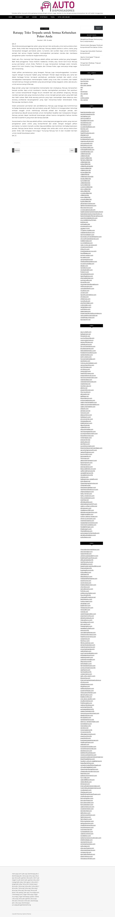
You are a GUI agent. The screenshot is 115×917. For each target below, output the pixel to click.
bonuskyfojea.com (86, 800)
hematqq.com (17, 894)
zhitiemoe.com (85, 299)
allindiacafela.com (86, 502)
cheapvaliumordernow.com (89, 771)
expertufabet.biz (86, 158)
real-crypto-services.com (88, 245)
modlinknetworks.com (88, 825)
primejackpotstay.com (87, 844)
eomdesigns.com (86, 724)
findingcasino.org (86, 703)
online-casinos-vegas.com (88, 516)
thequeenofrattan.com (88, 692)
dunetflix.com (85, 282)
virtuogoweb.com (86, 143)
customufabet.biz (86, 187)
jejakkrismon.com (86, 423)
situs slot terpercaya (87, 79)
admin (50, 40)
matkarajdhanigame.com (88, 578)
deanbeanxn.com (86, 576)
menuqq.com (16, 874)
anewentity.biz (85, 440)
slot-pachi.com (85, 624)
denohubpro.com (86, 695)
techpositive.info (85, 672)
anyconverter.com (86, 419)
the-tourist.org (85, 392)
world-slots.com (85, 583)
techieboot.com (85, 124)
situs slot (36, 880)
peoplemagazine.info (87, 114)
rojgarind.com (85, 639)
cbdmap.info (84, 574)
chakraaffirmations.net (88, 597)
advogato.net (84, 394)
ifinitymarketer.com (87, 821)
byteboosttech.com (87, 139)
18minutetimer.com (87, 643)
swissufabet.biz (85, 164)
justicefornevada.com (87, 659)
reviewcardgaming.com (88, 755)
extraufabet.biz (85, 172)
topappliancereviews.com (89, 523)
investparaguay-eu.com (88, 251)
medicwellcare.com (87, 742)
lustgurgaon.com (86, 601)
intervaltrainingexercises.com (90, 786)
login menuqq (28, 894)
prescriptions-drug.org (88, 375)
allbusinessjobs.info (86, 560)
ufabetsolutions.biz (86, 176)
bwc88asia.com (85, 253)
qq (81, 89)
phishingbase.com (86, 840)
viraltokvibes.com (86, 379)
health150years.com (87, 373)
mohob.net (84, 612)
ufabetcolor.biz (85, 170)
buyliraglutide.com (86, 147)
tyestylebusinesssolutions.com (90, 788)
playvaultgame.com (87, 848)
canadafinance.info (86, 473)
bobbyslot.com (85, 605)
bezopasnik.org (85, 456)
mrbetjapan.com (86, 437)
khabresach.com (86, 529)
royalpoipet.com (85, 790)
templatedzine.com (87, 274)
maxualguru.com (86, 620)
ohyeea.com (84, 297)
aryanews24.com (86, 226)
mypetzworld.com (86, 247)
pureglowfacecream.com (89, 433)
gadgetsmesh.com (86, 657)
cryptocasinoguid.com (87, 210)
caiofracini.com (85, 670)
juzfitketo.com (85, 309)
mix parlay (19, 892)
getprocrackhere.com (87, 815)
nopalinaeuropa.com (87, 317)
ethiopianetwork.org (87, 655)
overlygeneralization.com (88, 653)
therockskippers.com (87, 498)
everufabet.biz (85, 197)
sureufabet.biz (85, 185)
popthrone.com (85, 580)
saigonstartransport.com (88, 460)
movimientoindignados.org (89, 284)
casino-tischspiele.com (87, 406)
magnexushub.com (87, 141)
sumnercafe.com (86, 280)
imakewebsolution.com (88, 585)
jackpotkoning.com (86, 823)
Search (98, 28)
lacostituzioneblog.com (88, 295)
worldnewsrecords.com (88, 748)
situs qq (25, 876)
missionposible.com (86, 514)
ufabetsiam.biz (85, 162)
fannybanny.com (86, 819)
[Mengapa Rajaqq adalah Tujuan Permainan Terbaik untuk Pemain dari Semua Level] (16, 150)
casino (34, 17)
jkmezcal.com (85, 784)
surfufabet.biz (85, 180)
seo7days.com (85, 444)
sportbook (44, 17)
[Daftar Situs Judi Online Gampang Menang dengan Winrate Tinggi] (57, 6)
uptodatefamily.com (87, 288)
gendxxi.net (84, 728)
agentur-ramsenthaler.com (89, 721)
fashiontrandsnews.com (88, 205)
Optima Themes (26, 914)
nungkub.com (85, 301)
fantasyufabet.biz (86, 160)
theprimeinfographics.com (89, 769)
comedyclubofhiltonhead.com (90, 765)
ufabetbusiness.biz (86, 166)
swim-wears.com (86, 357)
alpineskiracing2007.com (88, 504)
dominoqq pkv (33, 874)
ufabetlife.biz (84, 174)
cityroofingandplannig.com (89, 239)
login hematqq (24, 896)
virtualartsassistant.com (88, 767)
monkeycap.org (85, 386)
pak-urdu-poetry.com (87, 676)
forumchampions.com (87, 346)
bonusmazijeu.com (86, 798)
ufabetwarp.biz (85, 153)
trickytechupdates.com (88, 525)
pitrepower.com (85, 508)
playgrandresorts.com (87, 850)
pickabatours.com (86, 564)
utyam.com (84, 292)
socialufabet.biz (85, 178)
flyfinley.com (84, 591)
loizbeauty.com (85, 417)
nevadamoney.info (86, 475)
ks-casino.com (85, 257)
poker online (34, 896)
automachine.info (86, 707)
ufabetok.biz (84, 195)
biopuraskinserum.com (88, 469)
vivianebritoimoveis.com (88, 381)
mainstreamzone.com (87, 647)
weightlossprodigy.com (88, 614)
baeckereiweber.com (87, 112)
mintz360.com (85, 609)
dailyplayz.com (85, 813)
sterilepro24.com (86, 750)
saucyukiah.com (85, 332)
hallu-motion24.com (87, 496)
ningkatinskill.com (86, 270)
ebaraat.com (84, 135)
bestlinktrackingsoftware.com (90, 794)
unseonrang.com (86, 674)
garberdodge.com (86, 355)
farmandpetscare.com (87, 665)
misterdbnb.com (86, 782)
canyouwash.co (85, 118)
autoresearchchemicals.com (89, 533)
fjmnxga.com (84, 458)
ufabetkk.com (85, 427)
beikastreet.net (85, 334)
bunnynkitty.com (86, 454)
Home (10, 17)
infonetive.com (85, 464)
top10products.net (86, 562)
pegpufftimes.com (86, 342)
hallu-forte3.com (86, 493)
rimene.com (84, 477)
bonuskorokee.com (87, 802)
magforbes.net (85, 384)
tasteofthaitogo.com (87, 452)
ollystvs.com (84, 682)
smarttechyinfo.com (87, 616)
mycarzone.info (85, 732)
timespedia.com (85, 421)
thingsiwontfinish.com (87, 858)
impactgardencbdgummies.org (91, 313)
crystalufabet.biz (86, 193)
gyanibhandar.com (86, 151)
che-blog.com (85, 587)
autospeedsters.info (87, 709)
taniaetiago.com (85, 307)
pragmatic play (18, 882)
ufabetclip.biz (85, 156)
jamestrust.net (85, 411)
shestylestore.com (86, 856)
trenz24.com (84, 413)
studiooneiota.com (86, 701)
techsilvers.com (85, 268)
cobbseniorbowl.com (87, 232)
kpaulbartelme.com (87, 763)
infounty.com (84, 249)
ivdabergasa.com (86, 241)
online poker (84, 98)
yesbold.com (84, 131)
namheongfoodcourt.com (89, 489)
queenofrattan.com (87, 690)
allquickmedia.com (86, 429)
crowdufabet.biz (86, 199)
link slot (14, 901)
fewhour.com (85, 641)
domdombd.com (86, 811)
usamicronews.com (86, 833)
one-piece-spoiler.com (87, 699)
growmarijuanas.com (87, 649)
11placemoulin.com (86, 607)
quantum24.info (86, 736)
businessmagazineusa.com (89, 740)
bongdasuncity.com (87, 622)
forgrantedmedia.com (87, 359)
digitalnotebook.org (87, 618)
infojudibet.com (85, 572)
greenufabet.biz (85, 168)
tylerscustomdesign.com (88, 363)
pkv (81, 87)
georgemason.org (86, 551)
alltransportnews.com (87, 203)
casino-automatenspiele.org (89, 404)
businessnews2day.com (88, 746)
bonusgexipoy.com (86, 804)
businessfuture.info (87, 570)
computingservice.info (87, 668)
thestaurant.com (86, 792)
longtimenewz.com (87, 827)
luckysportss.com (86, 829)
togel (53, 17)
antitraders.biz (85, 224)
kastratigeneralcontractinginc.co (91, 214)
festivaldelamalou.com (88, 350)
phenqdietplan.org (86, 278)
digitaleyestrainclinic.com (88, 512)
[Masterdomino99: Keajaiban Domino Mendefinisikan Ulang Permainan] (73, 150)
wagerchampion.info (87, 711)
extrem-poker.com (86, 255)
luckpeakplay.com (86, 831)
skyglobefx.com (85, 717)
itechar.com (84, 129)
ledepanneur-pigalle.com (89, 479)
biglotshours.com (86, 145)
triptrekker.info (85, 726)
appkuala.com (85, 442)
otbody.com (84, 408)
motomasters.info (86, 730)
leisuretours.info (85, 661)
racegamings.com (86, 842)
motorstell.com (85, 371)
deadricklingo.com (86, 715)
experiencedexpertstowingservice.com (93, 757)
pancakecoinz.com (86, 589)
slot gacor (27, 882)
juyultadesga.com (86, 243)
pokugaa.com (85, 846)
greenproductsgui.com (88, 634)
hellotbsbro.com (86, 663)
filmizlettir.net (85, 336)
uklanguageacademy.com (89, 556)
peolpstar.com (85, 361)
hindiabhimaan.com (87, 527)
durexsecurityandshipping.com (91, 236)
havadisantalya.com (87, 120)
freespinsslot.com (86, 626)
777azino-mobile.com (87, 230)
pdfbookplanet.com (87, 688)
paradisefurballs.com (87, 628)
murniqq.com (34, 892)
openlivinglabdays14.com (88, 218)
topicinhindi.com (86, 553)
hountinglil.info (85, 595)
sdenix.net (83, 388)
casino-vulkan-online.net (88, 506)
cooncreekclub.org (86, 340)
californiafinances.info (87, 471)
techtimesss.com (86, 367)
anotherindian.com (86, 303)
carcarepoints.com (86, 259)
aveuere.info (84, 630)
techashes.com (85, 116)
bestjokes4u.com (86, 599)
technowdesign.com (87, 234)
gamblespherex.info (87, 719)
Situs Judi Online (64, 17)
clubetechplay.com (87, 808)
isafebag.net (84, 396)
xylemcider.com (85, 305)
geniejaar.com (85, 603)
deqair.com (84, 266)
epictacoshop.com (86, 467)
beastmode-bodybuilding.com (90, 566)
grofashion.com (85, 835)
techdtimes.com (85, 122)
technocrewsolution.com (88, 377)
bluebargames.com (87, 348)
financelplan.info (86, 568)
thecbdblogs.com (86, 531)
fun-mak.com (85, 777)
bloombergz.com (86, 398)
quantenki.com (85, 738)
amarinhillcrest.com (87, 390)
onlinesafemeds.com (87, 149)
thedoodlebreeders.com (88, 261)
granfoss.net (84, 500)
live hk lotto (84, 81)
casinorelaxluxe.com (87, 806)
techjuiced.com (85, 137)
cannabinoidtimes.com (88, 632)
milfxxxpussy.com (86, 286)
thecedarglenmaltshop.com (89, 549)
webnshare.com (85, 651)
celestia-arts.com (86, 344)
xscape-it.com (85, 228)
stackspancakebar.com (88, 487)
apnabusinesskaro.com (88, 535)
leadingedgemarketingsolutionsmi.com (93, 212)
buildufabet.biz (85, 201)
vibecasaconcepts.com (88, 734)
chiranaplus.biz (85, 485)
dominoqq (83, 91)
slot (27, 17)
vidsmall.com (84, 744)
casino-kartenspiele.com (88, 402)
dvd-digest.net (85, 481)
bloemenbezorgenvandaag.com (91, 448)
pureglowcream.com (87, 446)
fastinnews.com (85, 817)
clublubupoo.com (86, 796)
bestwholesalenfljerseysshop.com (91, 216)
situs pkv (30, 878)
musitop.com (84, 290)
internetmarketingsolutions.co (90, 680)
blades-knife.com (86, 697)
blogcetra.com (85, 678)
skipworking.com (86, 415)
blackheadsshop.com (87, 759)
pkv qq (24, 874)
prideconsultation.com (88, 593)
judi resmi (21, 880)
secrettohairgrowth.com (88, 450)
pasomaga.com (85, 311)
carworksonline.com (87, 365)
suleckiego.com (85, 537)
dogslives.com (85, 686)
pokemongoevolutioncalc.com (90, 838)
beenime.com (85, 773)
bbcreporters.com (86, 207)
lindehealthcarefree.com (88, 558)
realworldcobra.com (87, 705)
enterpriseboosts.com (87, 400)
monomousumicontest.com (89, 713)
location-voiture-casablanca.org (91, 761)
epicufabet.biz (85, 191)
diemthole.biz (85, 425)
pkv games (19, 17)
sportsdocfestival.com (87, 854)
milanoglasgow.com (87, 491)
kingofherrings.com (87, 435)
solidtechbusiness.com (88, 753)
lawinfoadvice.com (86, 276)
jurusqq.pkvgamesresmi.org (21, 905)
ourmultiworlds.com (87, 338)
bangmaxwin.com (86, 462)
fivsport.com (84, 272)
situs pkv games (85, 85)
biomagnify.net (85, 319)
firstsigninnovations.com (88, 352)
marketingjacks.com (87, 520)
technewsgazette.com (88, 431)
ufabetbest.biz (85, 183)
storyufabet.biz (85, 189)
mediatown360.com (87, 510)
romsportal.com (85, 852)
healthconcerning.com (88, 636)
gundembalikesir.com (87, 127)
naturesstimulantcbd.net (88, 315)
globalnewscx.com (86, 684)
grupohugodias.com (87, 263)
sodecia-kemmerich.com (88, 775)
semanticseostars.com (87, 645)
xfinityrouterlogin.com (88, 518)
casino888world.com (87, 779)
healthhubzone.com (87, 133)
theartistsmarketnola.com (89, 483)
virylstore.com (85, 369)
